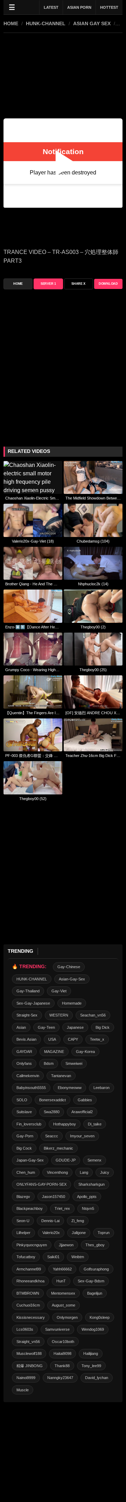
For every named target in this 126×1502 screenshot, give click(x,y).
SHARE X (78, 283)
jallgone (79, 1233)
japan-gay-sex (30, 1160)
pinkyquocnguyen (31, 1245)
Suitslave (24, 1112)
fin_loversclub (28, 1124)
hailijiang (90, 1353)
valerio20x (51, 1233)
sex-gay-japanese (33, 1003)
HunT (61, 1281)
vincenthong (57, 1172)
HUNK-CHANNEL (45, 23)
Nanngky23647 (60, 1378)
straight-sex (26, 1015)
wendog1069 (93, 1329)
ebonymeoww (70, 1088)
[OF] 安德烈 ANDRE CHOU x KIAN (93, 713)
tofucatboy (25, 1257)
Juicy (104, 1172)
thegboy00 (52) (33, 799)
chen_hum (25, 1172)
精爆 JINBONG (29, 1366)
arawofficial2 (82, 1112)
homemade (72, 1003)
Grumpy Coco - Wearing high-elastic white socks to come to (33, 670)
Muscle (22, 1390)
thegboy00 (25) (93, 670)
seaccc (51, 1136)
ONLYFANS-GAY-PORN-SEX (41, 1184)
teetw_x (97, 1039)
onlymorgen (67, 1317)
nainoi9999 (25, 1378)
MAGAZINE (54, 1051)
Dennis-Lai (50, 1221)
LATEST (51, 7)
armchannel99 (28, 1269)
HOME (11, 23)
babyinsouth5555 (31, 1088)
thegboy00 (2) (93, 627)
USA (52, 1039)
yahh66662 (62, 1269)
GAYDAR (24, 1051)
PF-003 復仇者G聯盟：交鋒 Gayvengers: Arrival (33, 755)
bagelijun (94, 1293)
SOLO (21, 1100)
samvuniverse (57, 1329)
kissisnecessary (30, 1317)
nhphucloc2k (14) (93, 584)
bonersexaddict (52, 1100)
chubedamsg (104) (93, 541)
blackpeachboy (29, 1208)
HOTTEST (109, 7)
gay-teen (46, 1027)
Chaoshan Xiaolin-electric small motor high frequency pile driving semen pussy (33, 498)
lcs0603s (24, 1329)
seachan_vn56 (93, 1015)
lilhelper (23, 1233)
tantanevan (61, 1076)
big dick (103, 1027)
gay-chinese (68, 967)
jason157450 (53, 1196)
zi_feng (77, 1221)
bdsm (49, 1063)
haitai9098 (62, 1353)
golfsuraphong (96, 1269)
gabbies (85, 1100)
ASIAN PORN (79, 7)
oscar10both (63, 1341)
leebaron (101, 1088)
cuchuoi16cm (28, 1305)
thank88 (62, 1366)
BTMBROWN (27, 1293)
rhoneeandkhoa (30, 1281)
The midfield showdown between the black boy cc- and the (93, 498)
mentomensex (63, 1293)
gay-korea (85, 1051)
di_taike (95, 1124)
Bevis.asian (26, 1039)
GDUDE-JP (66, 1160)
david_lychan (96, 1378)
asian (21, 1027)
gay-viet (58, 991)
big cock (24, 1148)
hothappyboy (64, 1124)
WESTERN (58, 1015)
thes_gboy (95, 1245)
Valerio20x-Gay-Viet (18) (33, 541)
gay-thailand (28, 991)
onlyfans (24, 1063)
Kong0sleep (100, 1317)
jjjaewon (66, 1245)
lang (84, 1172)
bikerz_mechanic (58, 1148)
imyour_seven (82, 1136)
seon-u (22, 1221)
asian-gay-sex (72, 979)
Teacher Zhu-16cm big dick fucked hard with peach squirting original (93, 755)
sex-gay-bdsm (91, 1281)
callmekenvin (27, 1076)
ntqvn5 (88, 1208)
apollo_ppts (87, 1196)
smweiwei (73, 1063)
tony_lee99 (91, 1366)
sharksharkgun (91, 1184)
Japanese (75, 1027)
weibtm (77, 1257)
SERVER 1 (48, 283)
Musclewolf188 (29, 1353)
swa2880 (51, 1112)
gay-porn (24, 1136)
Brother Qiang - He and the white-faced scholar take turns (33, 584)
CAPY (73, 1039)
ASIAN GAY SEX (92, 23)
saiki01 (53, 1257)
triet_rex (62, 1208)
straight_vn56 (28, 1341)
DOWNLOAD (108, 283)
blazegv (23, 1196)
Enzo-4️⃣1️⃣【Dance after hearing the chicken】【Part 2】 (33, 627)
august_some (63, 1305)
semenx (95, 1160)
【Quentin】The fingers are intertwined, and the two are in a (33, 713)
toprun (104, 1233)
